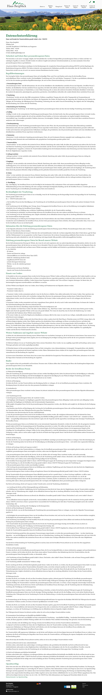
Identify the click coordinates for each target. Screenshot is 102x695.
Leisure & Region (75, 6)
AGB (83, 686)
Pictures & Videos (67, 6)
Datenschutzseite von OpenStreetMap (16, 677)
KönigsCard (59, 6)
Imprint (84, 683)
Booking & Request (84, 6)
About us (42, 6)
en (40, 684)
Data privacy (85, 685)
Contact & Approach (92, 6)
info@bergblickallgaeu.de (13, 691)
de (38, 684)
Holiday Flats (50, 6)
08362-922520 (10, 689)
